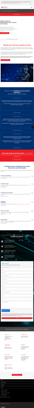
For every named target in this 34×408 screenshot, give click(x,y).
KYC (7, 212)
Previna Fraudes (4, 187)
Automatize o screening (5, 196)
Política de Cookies (4, 391)
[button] (17, 276)
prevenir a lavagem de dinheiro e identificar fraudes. (23, 204)
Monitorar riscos (4, 205)
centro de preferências (19, 315)
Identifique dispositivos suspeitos (5, 221)
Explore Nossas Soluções (17, 112)
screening (12, 194)
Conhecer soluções (4, 223)
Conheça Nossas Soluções (17, 147)
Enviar (17, 318)
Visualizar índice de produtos (17, 374)
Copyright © (2, 403)
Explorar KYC (3, 214)
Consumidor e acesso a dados (5, 392)
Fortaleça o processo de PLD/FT (17, 130)
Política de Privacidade (4, 389)
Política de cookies (18, 3)
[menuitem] (17, 390)
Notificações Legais (4, 394)
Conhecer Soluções (4, 178)
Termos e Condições (4, 395)
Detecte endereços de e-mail (4, 185)
